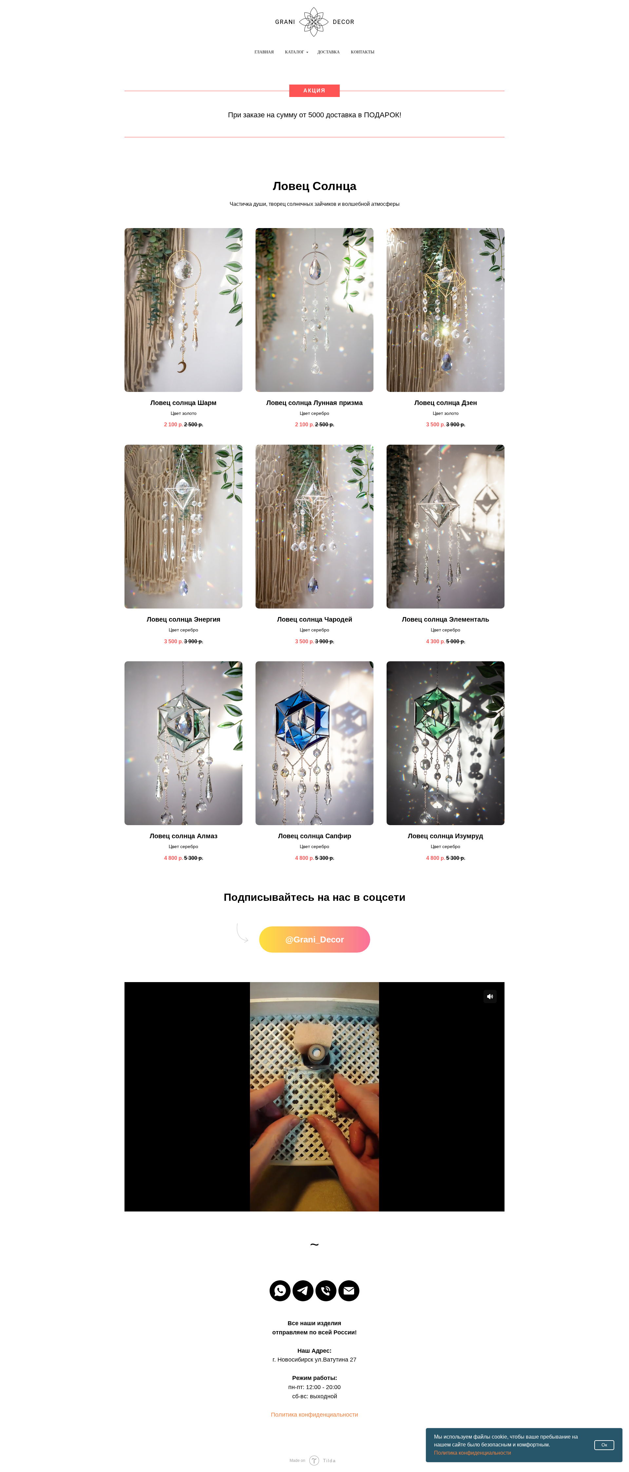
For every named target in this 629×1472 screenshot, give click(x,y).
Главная (264, 52)
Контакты (362, 52)
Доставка (328, 52)
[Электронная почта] (348, 1290)
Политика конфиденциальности (472, 1453)
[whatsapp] (280, 1290)
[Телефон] (325, 1290)
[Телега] (303, 1290)
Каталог (294, 52)
